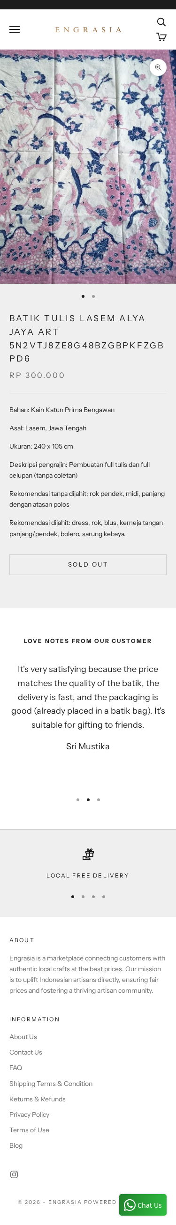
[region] (88, 864)
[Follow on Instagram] (14, 1174)
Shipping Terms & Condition (50, 1083)
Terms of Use (29, 1130)
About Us (23, 1037)
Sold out (88, 564)
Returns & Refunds (37, 1099)
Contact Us (25, 1052)
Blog (16, 1145)
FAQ (15, 1067)
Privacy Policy (29, 1114)
